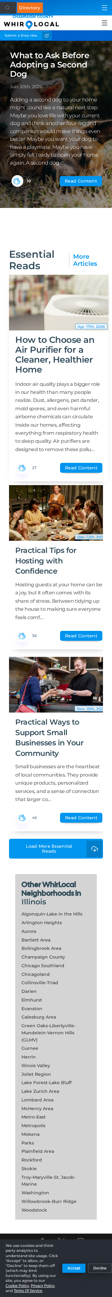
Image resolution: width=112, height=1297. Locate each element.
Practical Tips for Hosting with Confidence (45, 560)
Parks (27, 1143)
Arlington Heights (41, 922)
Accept (74, 1268)
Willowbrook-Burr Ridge (49, 1201)
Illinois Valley (35, 1065)
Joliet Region (36, 1074)
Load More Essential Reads (49, 848)
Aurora (28, 931)
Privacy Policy (42, 1286)
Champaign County (43, 957)
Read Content (81, 181)
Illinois (33, 901)
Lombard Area (37, 1100)
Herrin (28, 1057)
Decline (100, 1268)
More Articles (85, 260)
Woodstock (34, 1210)
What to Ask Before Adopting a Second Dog (49, 64)
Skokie (29, 1168)
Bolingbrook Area (41, 948)
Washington (35, 1193)
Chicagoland (35, 974)
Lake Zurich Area (40, 1091)
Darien (29, 991)
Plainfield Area (37, 1151)
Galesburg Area (38, 1017)
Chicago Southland (42, 965)
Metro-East (33, 1117)
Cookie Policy (17, 1286)
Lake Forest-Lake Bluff (46, 1082)
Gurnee (29, 1048)
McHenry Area (37, 1108)
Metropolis (33, 1125)
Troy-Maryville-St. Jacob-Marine (48, 1180)
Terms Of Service (28, 1291)
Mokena (30, 1134)
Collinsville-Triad (39, 982)
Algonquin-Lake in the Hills (51, 914)
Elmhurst (31, 1000)
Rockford (31, 1160)
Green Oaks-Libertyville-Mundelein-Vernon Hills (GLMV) (48, 1033)
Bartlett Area (35, 940)
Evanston (31, 1008)
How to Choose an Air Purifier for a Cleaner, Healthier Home (54, 354)
